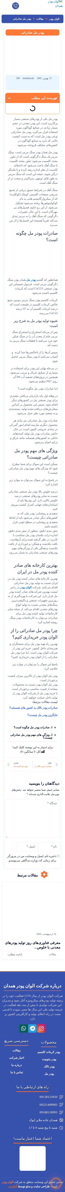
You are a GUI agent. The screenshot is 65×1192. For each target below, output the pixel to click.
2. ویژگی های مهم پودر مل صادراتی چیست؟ (31, 736)
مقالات (52, 954)
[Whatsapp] (23, 1028)
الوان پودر (26, 587)
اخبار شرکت (16, 1057)
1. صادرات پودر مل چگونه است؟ (33, 727)
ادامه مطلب (15, 954)
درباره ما (16, 1065)
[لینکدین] (33, 86)
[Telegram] (32, 1028)
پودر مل (31, 279)
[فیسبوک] (52, 86)
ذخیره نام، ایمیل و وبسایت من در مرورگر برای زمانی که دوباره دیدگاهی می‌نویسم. (31, 858)
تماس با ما (16, 1072)
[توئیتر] (13, 86)
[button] (9, 98)
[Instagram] (41, 1028)
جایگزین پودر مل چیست (43, 715)
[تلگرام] (23, 86)
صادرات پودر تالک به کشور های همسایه (34, 707)
